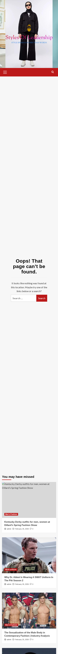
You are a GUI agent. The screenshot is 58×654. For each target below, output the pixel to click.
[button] (5, 72)
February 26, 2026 (22, 529)
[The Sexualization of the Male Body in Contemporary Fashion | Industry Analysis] (29, 611)
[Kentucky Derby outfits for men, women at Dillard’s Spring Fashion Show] (29, 500)
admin (9, 529)
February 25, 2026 (22, 639)
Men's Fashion (11, 514)
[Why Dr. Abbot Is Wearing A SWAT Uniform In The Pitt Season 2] (29, 555)
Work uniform (10, 569)
